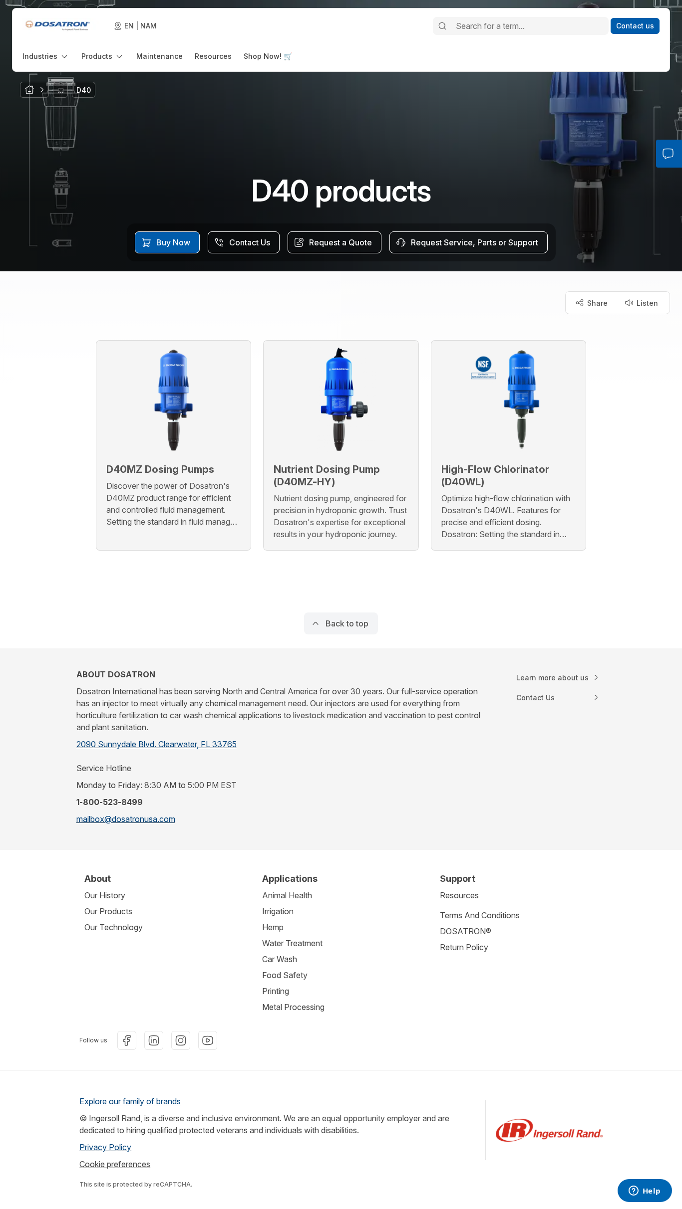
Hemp (273, 927)
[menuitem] (45, 56)
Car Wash (279, 959)
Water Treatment (292, 943)
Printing (275, 991)
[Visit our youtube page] (207, 1040)
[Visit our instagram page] (180, 1040)
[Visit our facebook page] (126, 1040)
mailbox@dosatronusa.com (125, 819)
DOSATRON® (465, 931)
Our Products (108, 911)
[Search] (442, 26)
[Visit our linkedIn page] (153, 1040)
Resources (459, 895)
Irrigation (278, 911)
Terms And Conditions (480, 915)
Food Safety (285, 975)
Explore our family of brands (130, 1101)
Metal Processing (293, 1007)
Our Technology (113, 927)
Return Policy (464, 947)
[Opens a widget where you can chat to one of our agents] (644, 1191)
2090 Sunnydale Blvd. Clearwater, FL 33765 (156, 744)
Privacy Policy (105, 1147)
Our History (104, 895)
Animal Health (287, 895)
